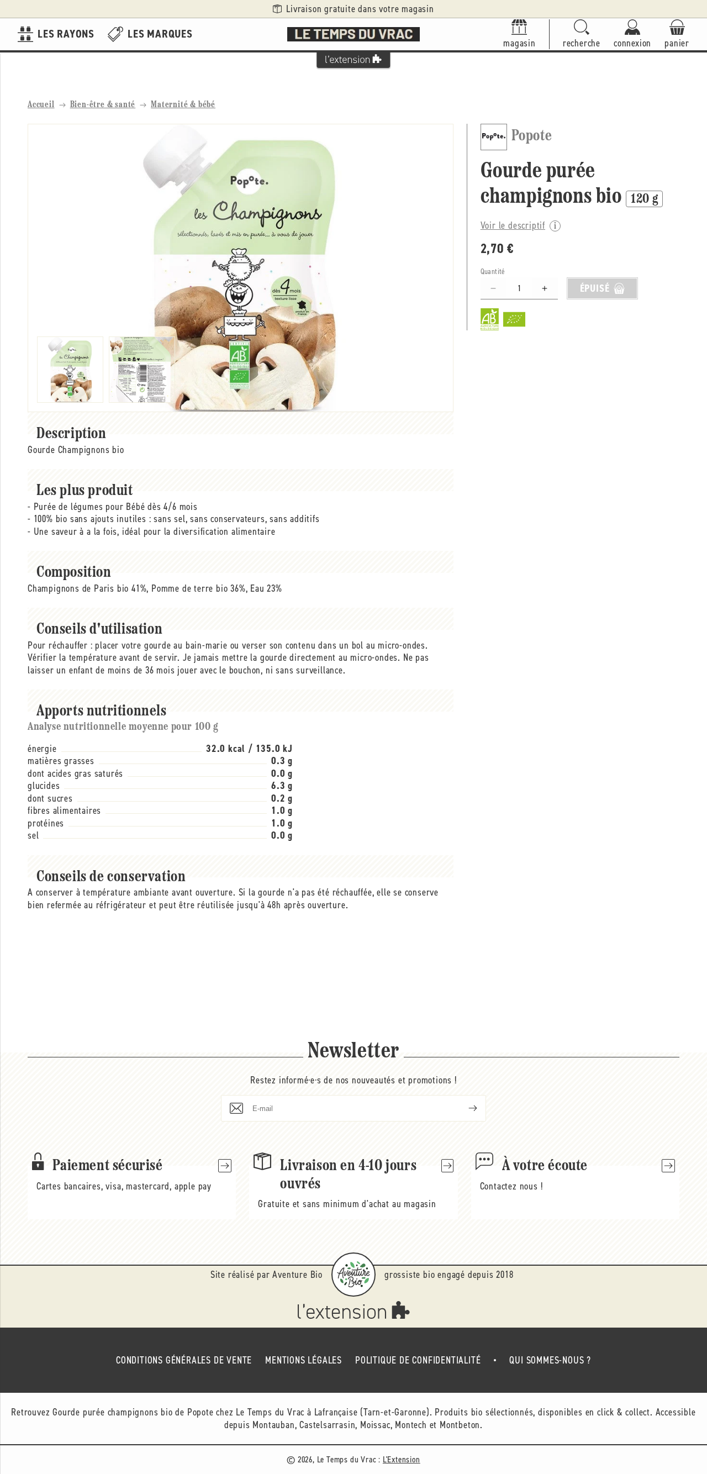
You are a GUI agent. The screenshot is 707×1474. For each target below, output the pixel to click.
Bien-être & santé (103, 105)
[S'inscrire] (464, 1108)
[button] (581, 34)
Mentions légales (303, 1360)
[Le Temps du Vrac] (353, 34)
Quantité (493, 271)
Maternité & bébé (183, 105)
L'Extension (401, 1459)
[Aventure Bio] (353, 1274)
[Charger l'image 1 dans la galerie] (70, 369)
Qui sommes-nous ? (550, 1360)
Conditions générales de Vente (184, 1360)
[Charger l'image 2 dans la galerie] (142, 369)
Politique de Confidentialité (418, 1360)
